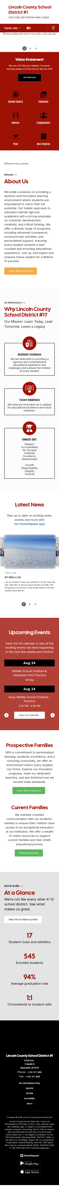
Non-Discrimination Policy (29, 1083)
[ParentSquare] (30, 1155)
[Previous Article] (29, 604)
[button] (12, 28)
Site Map (29, 1093)
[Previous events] (6, 715)
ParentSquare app (31, 524)
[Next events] (52, 715)
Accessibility (29, 1098)
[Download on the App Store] (29, 1171)
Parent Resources (29, 852)
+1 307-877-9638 (32, 1076)
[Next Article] (35, 604)
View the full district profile (23, 919)
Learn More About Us (21, 271)
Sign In (29, 1103)
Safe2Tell (29, 1088)
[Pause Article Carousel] (24, 604)
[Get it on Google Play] (29, 1163)
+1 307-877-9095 (34, 1072)
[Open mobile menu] (53, 28)
